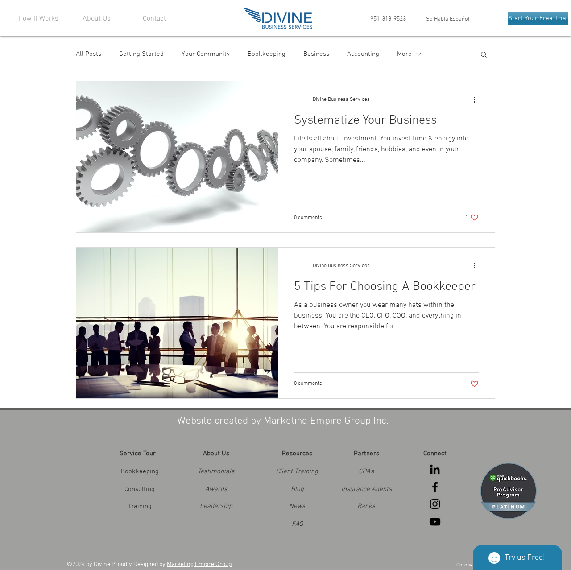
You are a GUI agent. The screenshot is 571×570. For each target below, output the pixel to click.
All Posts (88, 54)
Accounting (363, 54)
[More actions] (477, 99)
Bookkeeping (267, 54)
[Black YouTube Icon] (435, 522)
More (404, 54)
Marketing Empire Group (199, 564)
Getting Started (141, 54)
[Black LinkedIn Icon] (435, 469)
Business (316, 54)
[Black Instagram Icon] (435, 504)
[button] (484, 55)
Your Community (206, 54)
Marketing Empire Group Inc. (326, 421)
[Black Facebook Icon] (435, 487)
